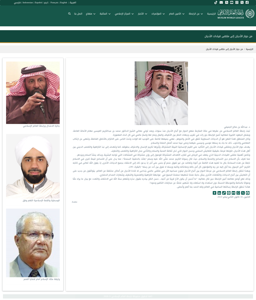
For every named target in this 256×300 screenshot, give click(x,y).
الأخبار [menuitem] (141, 13)
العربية (73, 2)
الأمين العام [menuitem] (175, 13)
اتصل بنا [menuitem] (78, 13)
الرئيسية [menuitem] (211, 13)
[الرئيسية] (236, 14)
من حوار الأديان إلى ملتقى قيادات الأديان (224, 49)
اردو (46, 2)
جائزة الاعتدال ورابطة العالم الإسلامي (41, 126)
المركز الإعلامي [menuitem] (122, 13)
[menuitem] (69, 14)
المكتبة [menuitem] (103, 13)
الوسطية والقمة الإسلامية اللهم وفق (41, 200)
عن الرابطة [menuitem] (194, 13)
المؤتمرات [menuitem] (156, 13)
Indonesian (28, 2)
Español (38, 2)
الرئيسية (249, 49)
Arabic (74, 202)
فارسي (17, 2)
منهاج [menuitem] (89, 13)
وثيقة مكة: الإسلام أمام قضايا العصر (42, 279)
